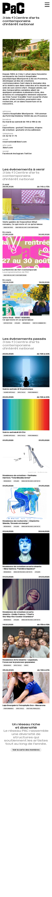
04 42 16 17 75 (10, 136)
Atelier (17, 323)
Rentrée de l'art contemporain (27, 227)
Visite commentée (39, 323)
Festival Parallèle (33, 708)
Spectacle (21, 392)
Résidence (26, 323)
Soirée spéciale (9, 392)
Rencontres (8, 227)
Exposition (8, 323)
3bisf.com (8, 147)
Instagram (18, 153)
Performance (33, 392)
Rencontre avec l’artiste (31, 481)
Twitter (28, 153)
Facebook (8, 153)
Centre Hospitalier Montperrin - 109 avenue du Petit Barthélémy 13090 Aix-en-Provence (25, 114)
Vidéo (26, 665)
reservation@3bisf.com (15, 142)
